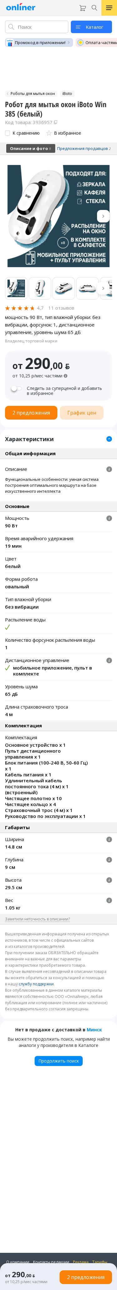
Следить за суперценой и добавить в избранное (64, 391)
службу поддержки (36, 984)
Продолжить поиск (58, 1061)
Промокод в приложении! (40, 42)
